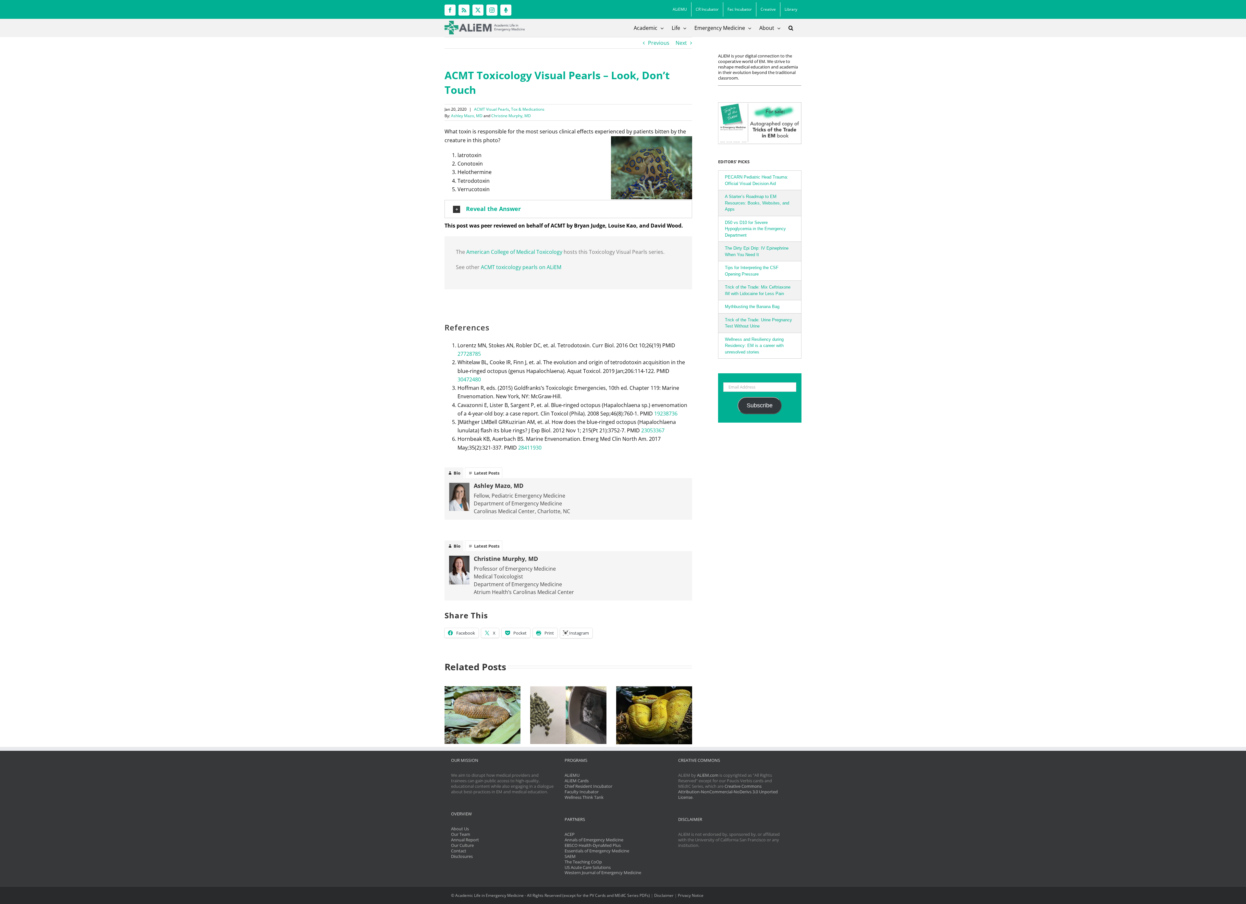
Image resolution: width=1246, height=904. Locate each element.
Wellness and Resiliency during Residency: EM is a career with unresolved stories (754, 345)
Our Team (460, 834)
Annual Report (465, 840)
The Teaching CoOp (583, 862)
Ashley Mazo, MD (467, 115)
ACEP (570, 834)
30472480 (469, 379)
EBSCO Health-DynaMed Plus (593, 845)
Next (681, 42)
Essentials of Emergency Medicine (597, 851)
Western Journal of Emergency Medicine (603, 872)
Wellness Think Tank (584, 797)
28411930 (530, 447)
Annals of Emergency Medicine (594, 840)
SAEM (570, 856)
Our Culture (462, 845)
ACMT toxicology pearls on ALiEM (521, 267)
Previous (658, 42)
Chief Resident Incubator (588, 786)
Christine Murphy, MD (511, 115)
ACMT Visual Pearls (491, 109)
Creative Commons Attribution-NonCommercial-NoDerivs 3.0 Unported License (728, 791)
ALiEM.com (707, 775)
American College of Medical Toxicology (514, 251)
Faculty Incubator (582, 792)
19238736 (666, 413)
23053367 (653, 430)
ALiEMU (572, 775)
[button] (790, 28)
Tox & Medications (527, 109)
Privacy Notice (690, 895)
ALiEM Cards (577, 781)
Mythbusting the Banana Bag (752, 306)
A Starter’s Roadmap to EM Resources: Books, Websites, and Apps (757, 203)
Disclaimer (664, 895)
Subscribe (760, 405)
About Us (460, 829)
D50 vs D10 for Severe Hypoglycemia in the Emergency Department (755, 229)
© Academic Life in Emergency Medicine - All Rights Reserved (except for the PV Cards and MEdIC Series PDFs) (550, 895)
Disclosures (462, 856)
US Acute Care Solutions (588, 867)
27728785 (469, 353)
